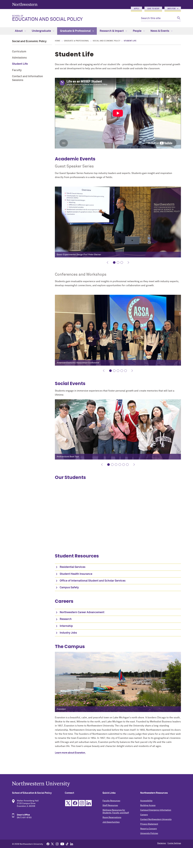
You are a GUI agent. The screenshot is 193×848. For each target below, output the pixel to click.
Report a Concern (148, 829)
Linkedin (88, 803)
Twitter (68, 803)
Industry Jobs (68, 632)
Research (66, 619)
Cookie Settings (174, 843)
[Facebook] (48, 844)
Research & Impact (112, 31)
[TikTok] (67, 844)
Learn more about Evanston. (70, 753)
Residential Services (72, 567)
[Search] (178, 18)
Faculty (17, 70)
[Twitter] (52, 844)
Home (57, 41)
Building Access (147, 805)
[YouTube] (62, 844)
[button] (114, 262)
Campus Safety (69, 587)
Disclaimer (161, 843)
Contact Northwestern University (156, 819)
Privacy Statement (149, 824)
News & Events (160, 31)
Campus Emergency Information (155, 810)
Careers (144, 815)
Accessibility (146, 801)
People (137, 31)
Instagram (82, 803)
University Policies (149, 833)
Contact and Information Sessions (27, 78)
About (19, 31)
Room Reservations (112, 817)
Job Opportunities (111, 822)
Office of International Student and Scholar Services (92, 580)
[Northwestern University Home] (25, 4)
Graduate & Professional (75, 31)
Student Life (20, 64)
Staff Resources (110, 805)
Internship (66, 626)
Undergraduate (42, 31)
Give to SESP (153, 9)
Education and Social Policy (47, 18)
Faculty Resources (111, 801)
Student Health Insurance (76, 574)
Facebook (75, 803)
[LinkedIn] (71, 844)
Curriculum (19, 51)
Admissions (19, 57)
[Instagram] (57, 844)
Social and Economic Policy (29, 41)
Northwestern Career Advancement (82, 612)
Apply (136, 9)
